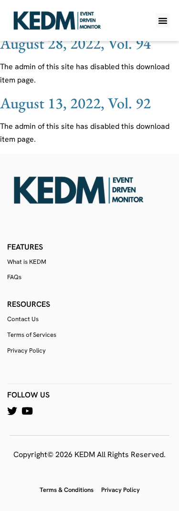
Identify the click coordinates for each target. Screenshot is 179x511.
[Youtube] (27, 411)
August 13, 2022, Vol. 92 (75, 103)
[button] (163, 20)
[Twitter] (12, 411)
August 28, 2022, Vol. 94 (75, 43)
